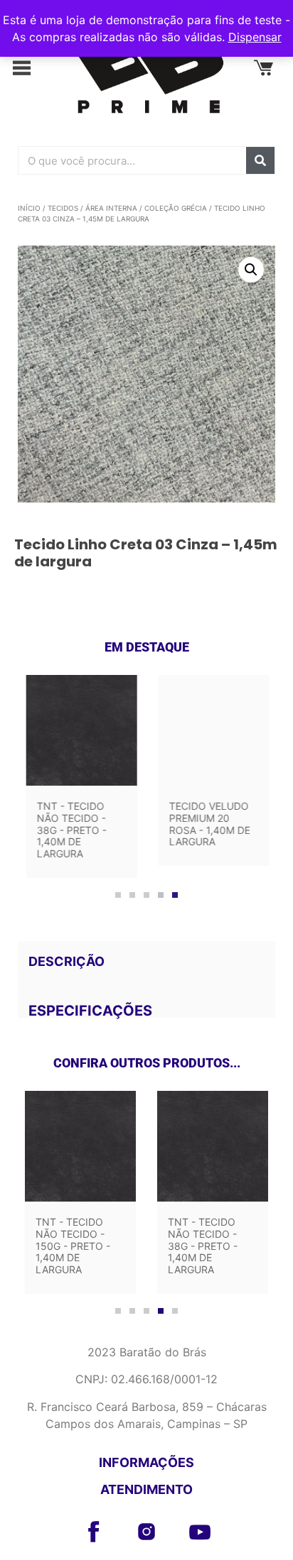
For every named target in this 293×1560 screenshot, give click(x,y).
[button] (29, 69)
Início (29, 208)
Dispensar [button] (255, 37)
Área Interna (111, 208)
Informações (146, 1462)
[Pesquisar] (260, 160)
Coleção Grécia (175, 208)
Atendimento (146, 1489)
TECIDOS (63, 208)
